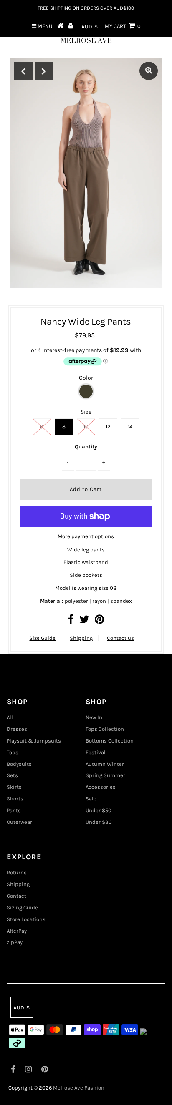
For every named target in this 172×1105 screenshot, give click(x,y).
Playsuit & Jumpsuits (34, 741)
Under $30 (99, 822)
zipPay (15, 942)
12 (108, 426)
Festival (96, 752)
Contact (16, 896)
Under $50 (98, 810)
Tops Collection (105, 729)
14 (130, 426)
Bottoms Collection (110, 741)
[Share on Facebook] (71, 621)
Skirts (14, 787)
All (10, 717)
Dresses (17, 729)
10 (86, 426)
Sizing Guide (22, 907)
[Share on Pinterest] (99, 621)
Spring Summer (105, 775)
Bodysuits (19, 764)
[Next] (44, 71)
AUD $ (89, 26)
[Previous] (23, 71)
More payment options (86, 536)
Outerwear (19, 822)
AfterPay (17, 931)
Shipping (81, 638)
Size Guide (42, 638)
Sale (91, 798)
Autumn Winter (105, 764)
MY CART (123, 26)
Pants (14, 810)
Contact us (120, 638)
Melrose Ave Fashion (78, 1088)
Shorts (15, 798)
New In (94, 717)
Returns (17, 872)
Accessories (101, 787)
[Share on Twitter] (84, 621)
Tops (12, 752)
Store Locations (26, 919)
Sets (12, 775)
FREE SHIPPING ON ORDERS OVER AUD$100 (86, 8)
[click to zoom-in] (148, 71)
